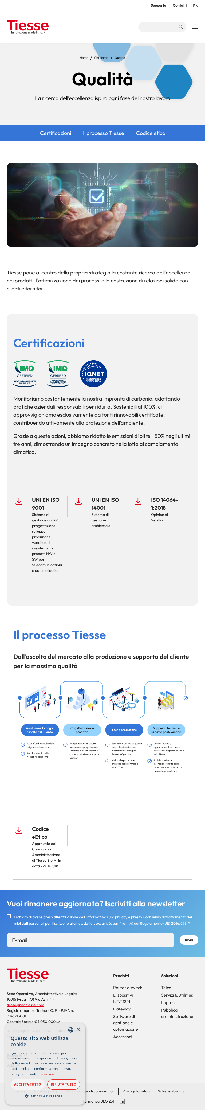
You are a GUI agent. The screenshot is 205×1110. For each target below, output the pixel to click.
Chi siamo (101, 58)
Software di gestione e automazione (125, 1023)
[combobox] (70, 1030)
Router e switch (128, 987)
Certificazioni (55, 133)
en (195, 5)
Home (84, 58)
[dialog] (45, 1064)
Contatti (180, 5)
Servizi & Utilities (177, 995)
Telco (166, 987)
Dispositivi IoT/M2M (123, 998)
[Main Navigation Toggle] (195, 27)
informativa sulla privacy (106, 917)
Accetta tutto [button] (27, 1084)
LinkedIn (122, 1101)
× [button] (78, 1029)
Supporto (158, 5)
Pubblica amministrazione (177, 1013)
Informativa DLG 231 (97, 1101)
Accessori (122, 1036)
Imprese (169, 1002)
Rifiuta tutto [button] (63, 1084)
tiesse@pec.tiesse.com (25, 1004)
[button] (45, 1096)
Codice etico (150, 133)
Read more (48, 1074)
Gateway (122, 1009)
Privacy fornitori (136, 1091)
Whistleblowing (171, 1091)
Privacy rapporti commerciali (90, 1091)
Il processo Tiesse (103, 133)
